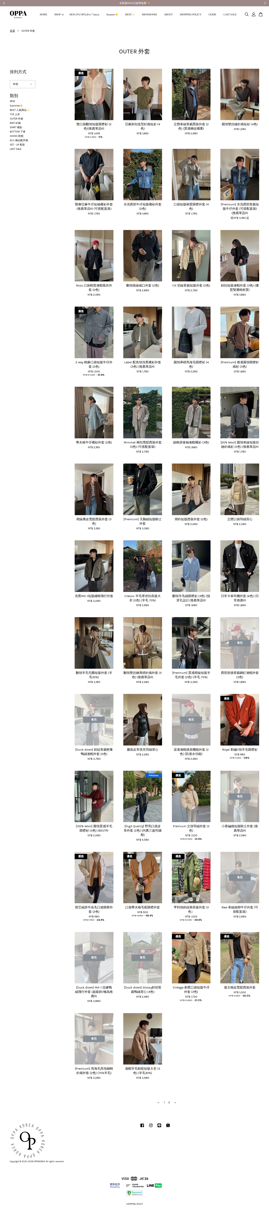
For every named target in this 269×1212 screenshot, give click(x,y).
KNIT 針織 (15, 122)
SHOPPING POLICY (190, 14)
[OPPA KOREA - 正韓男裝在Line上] (159, 1127)
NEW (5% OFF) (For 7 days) (84, 14)
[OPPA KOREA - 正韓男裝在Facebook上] (142, 1127)
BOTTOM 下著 (17, 131)
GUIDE (212, 14)
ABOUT (168, 14)
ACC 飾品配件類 (19, 140)
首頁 (12, 30)
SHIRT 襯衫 (16, 127)
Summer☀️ (112, 14)
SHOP (57, 14)
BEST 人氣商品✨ (20, 109)
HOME (43, 14)
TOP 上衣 (15, 114)
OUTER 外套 (16, 118)
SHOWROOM (149, 14)
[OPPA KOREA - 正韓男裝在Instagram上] (151, 1127)
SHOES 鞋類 (16, 135)
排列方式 (18, 72)
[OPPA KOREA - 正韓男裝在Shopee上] (168, 1127)
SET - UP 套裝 (17, 144)
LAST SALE (230, 14)
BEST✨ (130, 14)
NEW (12, 101)
